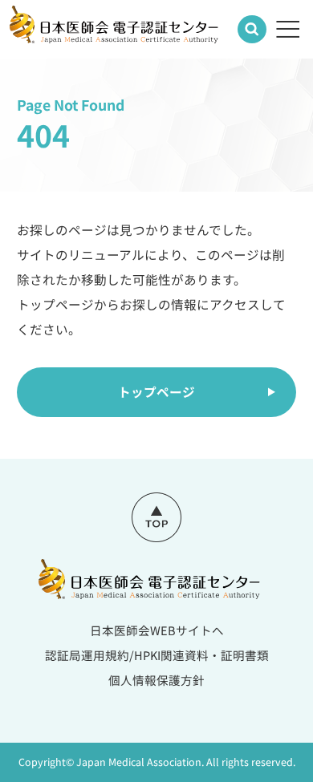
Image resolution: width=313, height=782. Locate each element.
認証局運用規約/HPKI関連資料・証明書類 (157, 654)
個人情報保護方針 (156, 679)
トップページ (156, 391)
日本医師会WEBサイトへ (157, 630)
